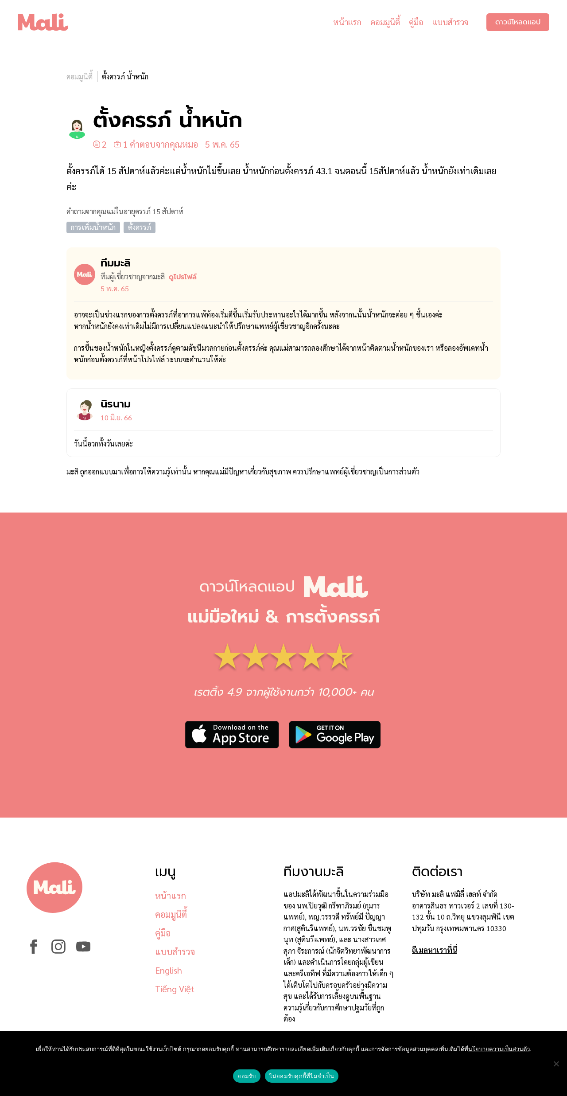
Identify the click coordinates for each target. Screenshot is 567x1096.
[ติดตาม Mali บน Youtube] (83, 950)
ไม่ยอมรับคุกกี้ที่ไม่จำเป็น (301, 1076)
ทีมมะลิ (116, 263)
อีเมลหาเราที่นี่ (434, 950)
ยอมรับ (246, 1076)
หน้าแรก (347, 22)
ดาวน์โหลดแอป (517, 22)
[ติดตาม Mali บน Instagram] (58, 950)
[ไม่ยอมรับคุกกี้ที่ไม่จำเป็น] (555, 1063)
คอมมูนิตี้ (385, 22)
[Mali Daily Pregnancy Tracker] (50, 22)
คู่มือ (416, 22)
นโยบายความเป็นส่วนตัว (499, 1049)
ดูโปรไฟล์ (183, 277)
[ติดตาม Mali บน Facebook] (34, 950)
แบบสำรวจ (450, 22)
